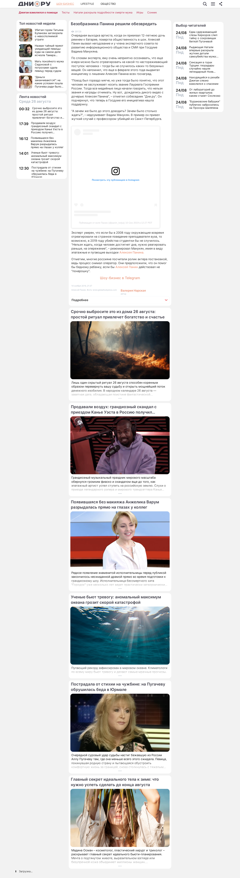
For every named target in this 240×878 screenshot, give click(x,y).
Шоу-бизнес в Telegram (120, 278)
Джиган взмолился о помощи (38, 12)
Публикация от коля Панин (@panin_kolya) (102, 222)
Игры (139, 12)
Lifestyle (87, 3)
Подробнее (80, 300)
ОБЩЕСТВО (108, 3)
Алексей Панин (126, 267)
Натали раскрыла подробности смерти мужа (103, 12)
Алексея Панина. (131, 252)
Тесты (66, 12)
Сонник (152, 12)
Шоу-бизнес (65, 3)
